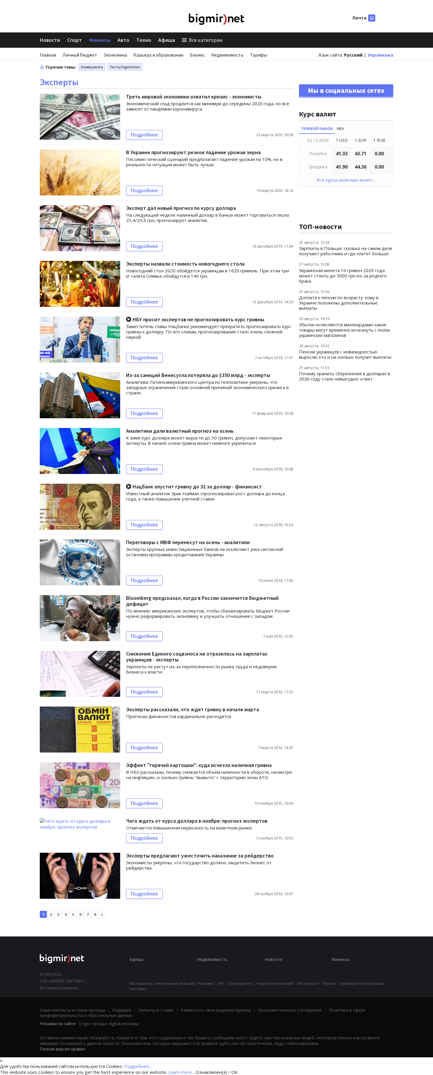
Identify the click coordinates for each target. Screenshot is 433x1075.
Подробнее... (138, 1066)
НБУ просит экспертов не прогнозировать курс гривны (197, 319)
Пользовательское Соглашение (290, 1010)
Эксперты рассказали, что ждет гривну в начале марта (192, 709)
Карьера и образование (158, 55)
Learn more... (181, 1072)
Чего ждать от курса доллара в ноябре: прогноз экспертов (196, 820)
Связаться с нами (155, 1010)
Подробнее (144, 134)
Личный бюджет (79, 55)
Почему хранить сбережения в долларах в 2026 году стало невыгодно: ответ (344, 376)
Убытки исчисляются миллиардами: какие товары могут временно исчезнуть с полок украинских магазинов (344, 330)
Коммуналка (92, 67)
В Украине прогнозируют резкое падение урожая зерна (193, 152)
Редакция (121, 1010)
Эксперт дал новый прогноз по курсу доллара (181, 208)
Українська (380, 55)
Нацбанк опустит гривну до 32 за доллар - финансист (196, 486)
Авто (123, 40)
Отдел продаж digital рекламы (109, 1023)
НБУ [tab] (340, 128)
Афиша (166, 40)
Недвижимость (227, 55)
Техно (143, 40)
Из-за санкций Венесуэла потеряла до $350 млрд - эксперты (198, 375)
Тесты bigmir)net (125, 67)
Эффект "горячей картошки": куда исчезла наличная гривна (199, 765)
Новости (50, 40)
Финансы (99, 40)
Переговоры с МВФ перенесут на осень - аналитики (188, 542)
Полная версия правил (62, 1049)
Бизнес (197, 55)
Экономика (115, 55)
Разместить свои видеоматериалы (216, 1010)
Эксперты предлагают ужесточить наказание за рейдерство (200, 855)
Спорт (74, 40)
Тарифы (258, 55)
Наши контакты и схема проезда (72, 1010)
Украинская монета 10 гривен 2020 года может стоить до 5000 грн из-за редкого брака (343, 275)
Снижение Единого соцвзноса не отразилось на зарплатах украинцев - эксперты (196, 656)
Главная (48, 55)
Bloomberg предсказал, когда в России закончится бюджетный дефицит (202, 601)
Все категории (205, 40)
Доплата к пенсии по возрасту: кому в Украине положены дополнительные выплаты (339, 302)
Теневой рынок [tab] (317, 128)
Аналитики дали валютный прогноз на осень (180, 430)
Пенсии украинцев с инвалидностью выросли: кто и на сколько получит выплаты (345, 354)
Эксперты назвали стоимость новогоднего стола (185, 263)
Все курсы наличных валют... (346, 180)
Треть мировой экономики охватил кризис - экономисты (193, 96)
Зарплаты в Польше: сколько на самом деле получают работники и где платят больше (345, 250)
